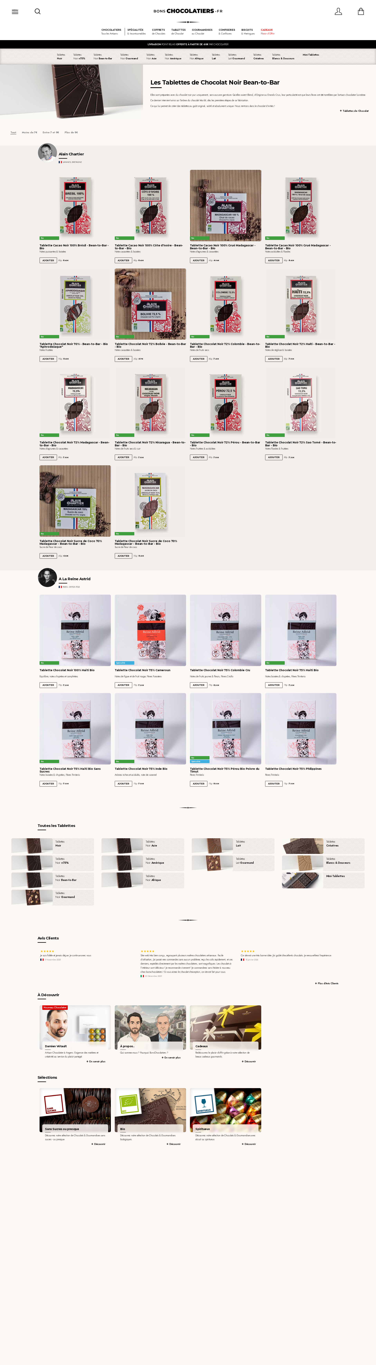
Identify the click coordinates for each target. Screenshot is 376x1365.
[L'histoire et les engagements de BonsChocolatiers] (150, 1027)
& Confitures (227, 31)
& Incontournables (136, 31)
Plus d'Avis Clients (328, 983)
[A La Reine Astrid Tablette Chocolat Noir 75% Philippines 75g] (301, 728)
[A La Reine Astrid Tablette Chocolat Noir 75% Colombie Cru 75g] (225, 630)
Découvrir (250, 1061)
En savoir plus (97, 1061)
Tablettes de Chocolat (356, 111)
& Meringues (248, 31)
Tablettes (61, 56)
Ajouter (48, 260)
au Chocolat (202, 31)
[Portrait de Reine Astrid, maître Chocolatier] (47, 577)
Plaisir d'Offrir (268, 31)
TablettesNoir (79, 56)
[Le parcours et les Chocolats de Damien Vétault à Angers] (75, 1027)
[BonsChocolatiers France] (188, 11)
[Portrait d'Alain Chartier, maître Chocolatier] (47, 153)
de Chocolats (158, 31)
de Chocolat (178, 31)
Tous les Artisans (111, 31)
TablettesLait (236, 56)
